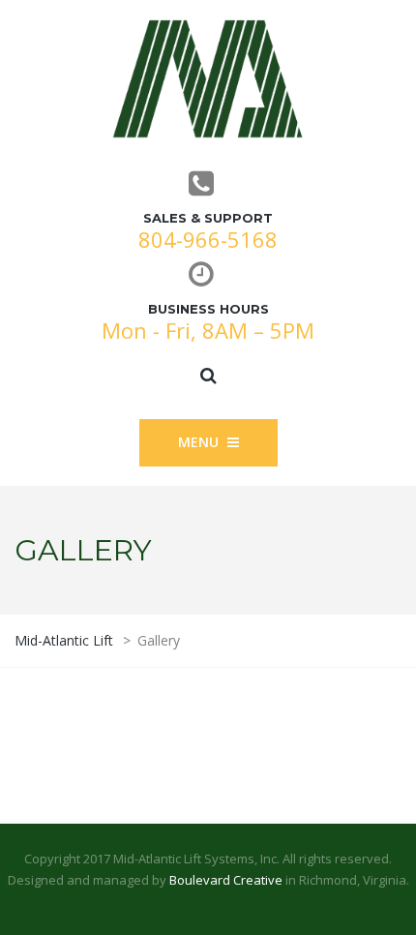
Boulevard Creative (225, 880)
